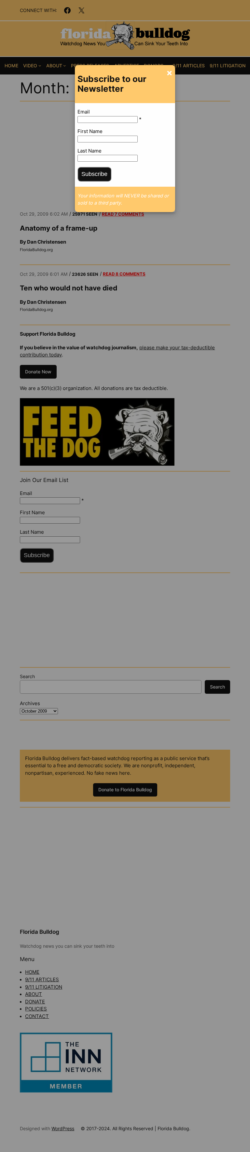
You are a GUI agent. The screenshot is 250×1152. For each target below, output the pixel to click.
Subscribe (94, 174)
